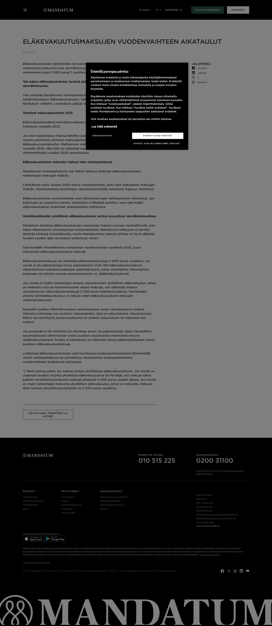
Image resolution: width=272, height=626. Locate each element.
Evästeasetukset (102, 136)
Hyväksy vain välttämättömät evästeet (157, 143)
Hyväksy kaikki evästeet (157, 136)
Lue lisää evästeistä (104, 126)
